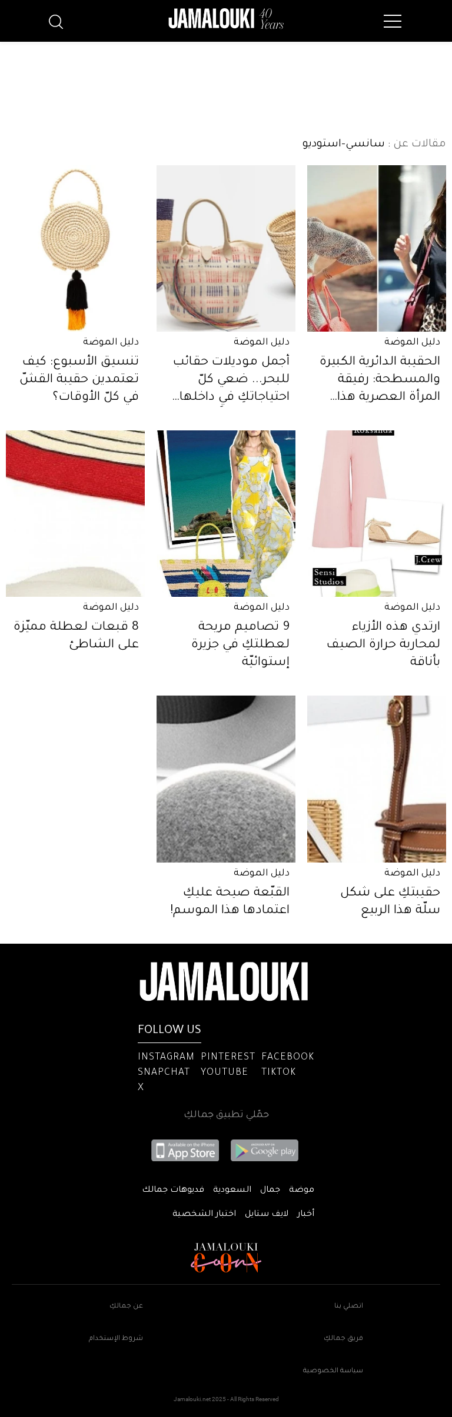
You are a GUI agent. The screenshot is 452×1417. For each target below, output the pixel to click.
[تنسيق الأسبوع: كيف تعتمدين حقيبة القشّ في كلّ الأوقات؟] (75, 248)
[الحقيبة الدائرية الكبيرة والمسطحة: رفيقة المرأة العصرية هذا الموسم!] (376, 248)
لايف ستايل (266, 1214)
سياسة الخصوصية (333, 1371)
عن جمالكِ (126, 1307)
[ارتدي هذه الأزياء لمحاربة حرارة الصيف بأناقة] (376, 513)
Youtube (224, 1073)
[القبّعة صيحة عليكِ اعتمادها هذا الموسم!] (226, 779)
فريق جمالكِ (343, 1339)
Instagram (166, 1057)
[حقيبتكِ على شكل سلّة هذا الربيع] (376, 779)
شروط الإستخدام (116, 1339)
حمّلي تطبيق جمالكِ (226, 1115)
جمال (270, 1190)
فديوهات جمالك (173, 1190)
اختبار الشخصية (204, 1214)
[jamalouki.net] (226, 18)
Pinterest (228, 1057)
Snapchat (164, 1073)
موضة (301, 1190)
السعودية (232, 1190)
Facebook (287, 1057)
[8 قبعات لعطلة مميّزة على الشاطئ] (75, 513)
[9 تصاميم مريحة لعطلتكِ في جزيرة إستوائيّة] (226, 513)
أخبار (305, 1214)
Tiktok (278, 1073)
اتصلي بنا (348, 1307)
